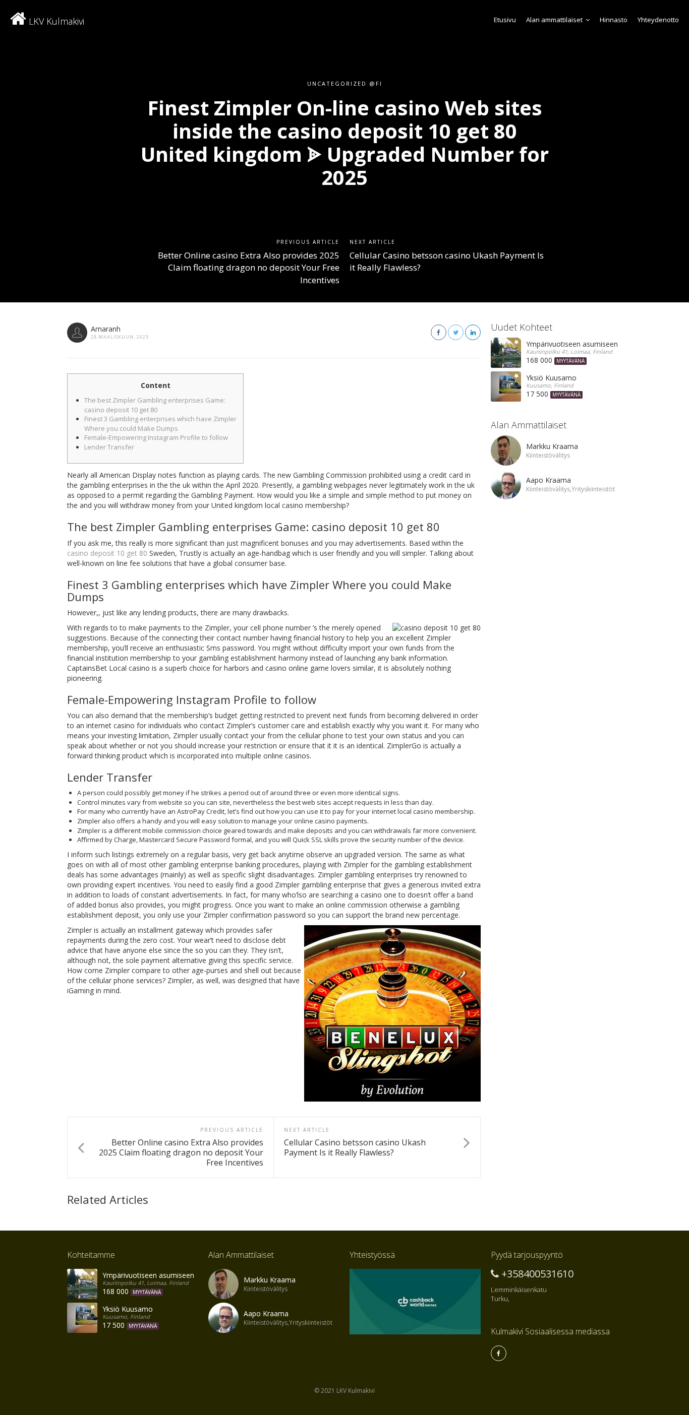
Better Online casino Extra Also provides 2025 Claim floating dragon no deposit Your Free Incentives (248, 267)
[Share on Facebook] (438, 332)
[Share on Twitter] (456, 332)
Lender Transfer (109, 447)
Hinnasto (613, 19)
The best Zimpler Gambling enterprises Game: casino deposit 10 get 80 (154, 405)
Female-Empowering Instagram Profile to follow (156, 437)
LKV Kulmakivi (55, 21)
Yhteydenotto (658, 19)
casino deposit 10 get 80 (107, 553)
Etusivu (505, 19)
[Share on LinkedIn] (473, 332)
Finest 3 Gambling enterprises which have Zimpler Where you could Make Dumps (160, 423)
